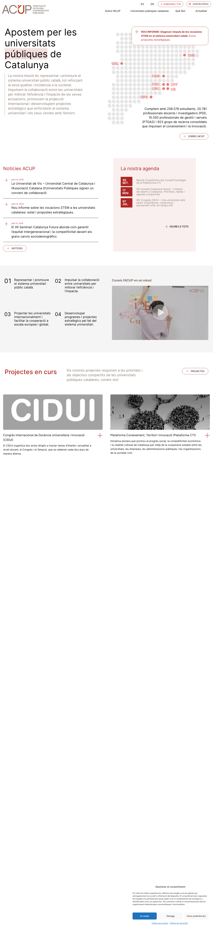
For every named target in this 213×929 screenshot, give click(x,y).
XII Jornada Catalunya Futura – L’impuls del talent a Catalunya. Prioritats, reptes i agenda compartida (160, 191)
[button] (160, 312)
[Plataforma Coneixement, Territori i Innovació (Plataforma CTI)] (207, 435)
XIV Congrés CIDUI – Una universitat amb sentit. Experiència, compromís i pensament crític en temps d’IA (160, 202)
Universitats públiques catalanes (150, 10)
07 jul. (125, 203)
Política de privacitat (179, 923)
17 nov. (125, 192)
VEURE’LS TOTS (178, 226)
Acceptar (144, 916)
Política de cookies (160, 923)
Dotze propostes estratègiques (171, 35)
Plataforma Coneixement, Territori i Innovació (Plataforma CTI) (153, 435)
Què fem (180, 10)
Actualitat (201, 10)
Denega (170, 916)
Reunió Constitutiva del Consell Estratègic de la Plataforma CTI (161, 181)
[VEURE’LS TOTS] (166, 226)
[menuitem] (142, 4)
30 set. (125, 181)
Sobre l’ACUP (112, 10)
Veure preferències (196, 916)
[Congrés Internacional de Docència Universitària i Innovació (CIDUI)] (100, 435)
